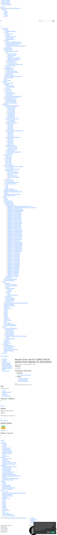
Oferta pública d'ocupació (7, 479)
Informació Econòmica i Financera (9, 466)
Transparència (4, 465)
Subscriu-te (3, 430)
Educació (4, 501)
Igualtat (4, 505)
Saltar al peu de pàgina (6, 4)
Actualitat (3, 481)
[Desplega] (9, 356)
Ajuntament (5, 356)
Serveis (3, 369)
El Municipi (3, 457)
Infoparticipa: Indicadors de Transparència (11, 475)
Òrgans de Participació (7, 365)
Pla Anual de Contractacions (8, 471)
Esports (4, 502)
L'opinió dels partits (6, 485)
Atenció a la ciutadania (7, 494)
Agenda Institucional (6, 392)
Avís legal (33, 520)
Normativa (4, 361)
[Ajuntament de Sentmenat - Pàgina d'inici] (10, 23)
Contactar (3, 6)
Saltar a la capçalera (6, 0)
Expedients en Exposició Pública (9, 474)
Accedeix (2, 406)
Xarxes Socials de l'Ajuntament (8, 487)
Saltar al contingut (6, 2)
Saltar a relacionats (6, 3)
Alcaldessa (4, 359)
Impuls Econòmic (6, 510)
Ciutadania (4, 497)
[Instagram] (17, 8)
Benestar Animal (5, 498)
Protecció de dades (35, 521)
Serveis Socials (5, 513)
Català (5, 11)
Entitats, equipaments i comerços (9, 462)
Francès (6, 16)
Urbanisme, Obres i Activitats (8, 515)
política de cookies (45, 530)
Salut (3, 511)
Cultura (4, 499)
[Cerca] (53, 21)
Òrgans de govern (6, 364)
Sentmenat (4, 460)
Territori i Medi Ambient (7, 514)
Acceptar (52, 532)
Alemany (6, 15)
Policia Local (5, 509)
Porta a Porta (5, 491)
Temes (2, 490)
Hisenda (4, 503)
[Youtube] (12, 8)
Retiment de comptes (6, 368)
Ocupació (4, 507)
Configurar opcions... (38, 532)
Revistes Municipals (6, 486)
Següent (6, 420)
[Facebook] (7, 8)
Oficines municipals (6, 363)
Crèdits (32, 517)
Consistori (4, 360)
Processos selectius (6, 396)
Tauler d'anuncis (5, 371)
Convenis (4, 477)
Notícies (4, 393)
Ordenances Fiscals (6, 468)
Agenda (4, 390)
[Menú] (1, 27)
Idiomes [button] (4, 9)
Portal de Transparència (7, 473)
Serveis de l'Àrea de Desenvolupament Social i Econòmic (14, 493)
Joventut (4, 506)
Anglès (5, 13)
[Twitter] (3, 8)
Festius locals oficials (6, 458)
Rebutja (48, 532)
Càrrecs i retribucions (7, 469)
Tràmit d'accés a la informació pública (10, 478)
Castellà (6, 12)
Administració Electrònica (7, 495)
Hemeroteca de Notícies (7, 489)
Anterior (2, 420)
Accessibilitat (33, 519)
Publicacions (5, 394)
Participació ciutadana (7, 367)
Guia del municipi (6, 461)
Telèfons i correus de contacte (8, 464)
